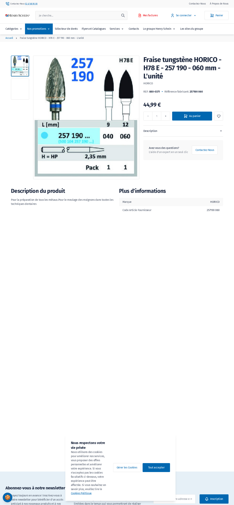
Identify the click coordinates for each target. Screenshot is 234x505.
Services (115, 28)
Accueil (9, 38)
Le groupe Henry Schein (157, 28)
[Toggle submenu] (21, 29)
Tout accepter (156, 467)
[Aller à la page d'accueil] (17, 15)
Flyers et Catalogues (94, 28)
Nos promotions (36, 28)
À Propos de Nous (219, 3)
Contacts (134, 28)
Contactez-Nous (197, 3)
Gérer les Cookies (127, 467)
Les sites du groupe (191, 28)
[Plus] (165, 116)
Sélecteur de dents (66, 28)
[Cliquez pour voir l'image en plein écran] (86, 117)
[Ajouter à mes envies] (218, 116)
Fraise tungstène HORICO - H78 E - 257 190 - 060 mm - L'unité (52, 38)
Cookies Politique (81, 493)
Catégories (11, 28)
